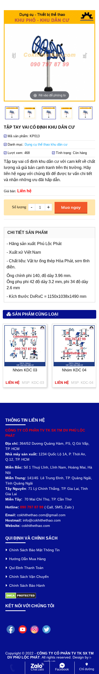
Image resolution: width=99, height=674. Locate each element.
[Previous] (14, 55)
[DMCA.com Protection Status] (20, 595)
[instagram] (34, 629)
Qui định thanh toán (25, 568)
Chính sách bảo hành (26, 585)
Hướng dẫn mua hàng (26, 559)
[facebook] (11, 629)
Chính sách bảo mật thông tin (33, 550)
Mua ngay (71, 207)
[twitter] (46, 629)
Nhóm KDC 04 (74, 370)
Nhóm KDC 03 (25, 370)
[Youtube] (23, 629)
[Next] (85, 55)
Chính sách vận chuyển (28, 577)
